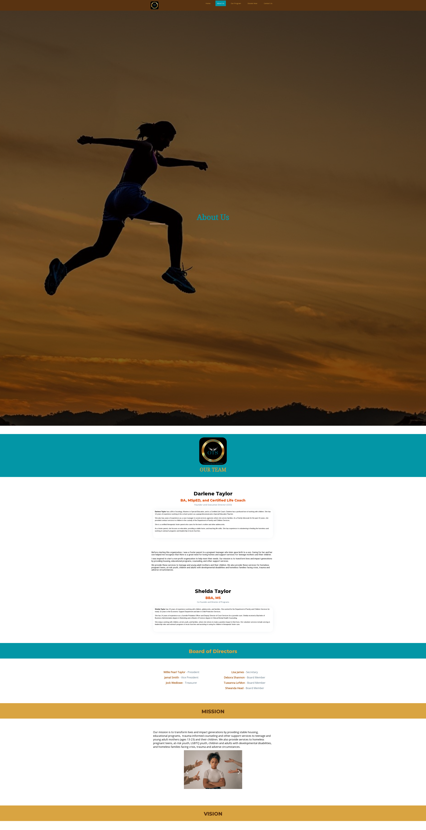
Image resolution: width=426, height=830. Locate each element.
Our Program (236, 3)
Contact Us (268, 3)
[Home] (154, 5)
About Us (220, 3)
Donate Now (252, 3)
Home (208, 3)
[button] (187, 781)
